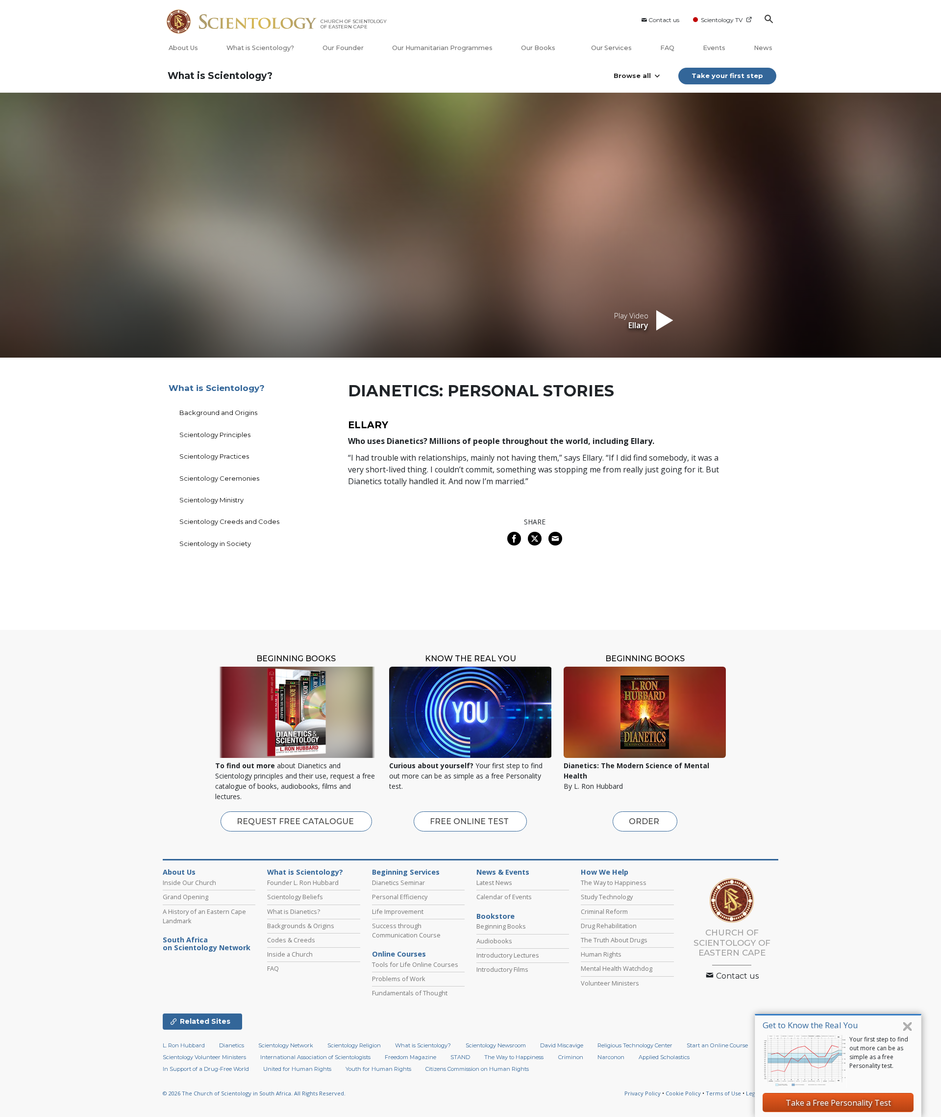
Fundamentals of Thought (409, 992)
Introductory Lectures (507, 955)
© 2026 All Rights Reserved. (254, 1093)
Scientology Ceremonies (219, 478)
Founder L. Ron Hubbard (303, 882)
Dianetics (231, 1045)
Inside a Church (290, 954)
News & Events (502, 872)
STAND (460, 1057)
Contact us (663, 20)
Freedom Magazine (410, 1057)
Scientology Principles (214, 435)
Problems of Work (398, 978)
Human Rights (601, 954)
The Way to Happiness (613, 882)
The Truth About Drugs (614, 939)
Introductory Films (502, 969)
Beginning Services (406, 872)
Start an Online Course (717, 1045)
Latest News (494, 882)
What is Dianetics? (293, 911)
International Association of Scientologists (315, 1057)
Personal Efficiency (399, 896)
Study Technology (607, 896)
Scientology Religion (354, 1045)
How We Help (604, 872)
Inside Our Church (189, 882)
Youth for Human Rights (378, 1068)
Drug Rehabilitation (609, 925)
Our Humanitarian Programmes (442, 48)
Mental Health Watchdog (616, 968)
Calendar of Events (504, 896)
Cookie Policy (683, 1093)
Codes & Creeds (291, 939)
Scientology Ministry (211, 500)
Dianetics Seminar (398, 882)
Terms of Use (723, 1093)
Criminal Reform (604, 911)
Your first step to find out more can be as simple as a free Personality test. (878, 1052)
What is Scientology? (260, 48)
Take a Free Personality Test (838, 1102)
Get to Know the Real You (810, 1025)
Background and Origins (218, 412)
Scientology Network (285, 1045)
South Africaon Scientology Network (206, 944)
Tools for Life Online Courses (415, 964)
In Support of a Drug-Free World (206, 1068)
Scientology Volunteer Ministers (204, 1057)
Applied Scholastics (664, 1057)
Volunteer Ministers (610, 983)
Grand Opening (185, 896)
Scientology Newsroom (496, 1045)
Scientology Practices (214, 456)
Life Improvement (397, 911)
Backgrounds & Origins (300, 925)
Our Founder (343, 48)
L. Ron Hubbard (184, 1045)
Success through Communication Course (406, 930)
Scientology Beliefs (295, 896)
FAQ (667, 48)
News (763, 48)
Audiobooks (494, 940)
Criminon (570, 1057)
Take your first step (727, 75)
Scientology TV (722, 20)
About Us (183, 48)
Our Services (611, 48)
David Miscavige (561, 1045)
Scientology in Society (215, 543)
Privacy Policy (642, 1093)
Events (714, 48)
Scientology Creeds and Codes (229, 521)
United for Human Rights (297, 1068)
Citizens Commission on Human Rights (477, 1068)
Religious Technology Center (634, 1045)
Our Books (539, 48)
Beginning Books (501, 926)
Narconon (610, 1057)
